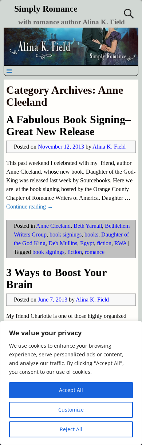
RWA (120, 243)
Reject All (71, 429)
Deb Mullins (62, 243)
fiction (104, 243)
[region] (71, 383)
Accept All (71, 390)
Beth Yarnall (88, 226)
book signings (66, 234)
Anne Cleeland (53, 226)
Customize (71, 409)
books (91, 234)
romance (94, 252)
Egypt (87, 243)
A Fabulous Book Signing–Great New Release (68, 125)
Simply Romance (46, 8)
